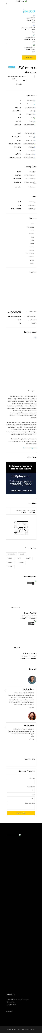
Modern (28, 558)
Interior (10, 558)
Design (22, 554)
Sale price (32, 778)
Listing (19, 558)
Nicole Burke (29, 726)
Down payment (30, 803)
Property (10, 563)
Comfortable (11, 554)
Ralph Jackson (28, 689)
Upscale (10, 567)
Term (33, 795)
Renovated (21, 563)
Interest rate (31, 786)
